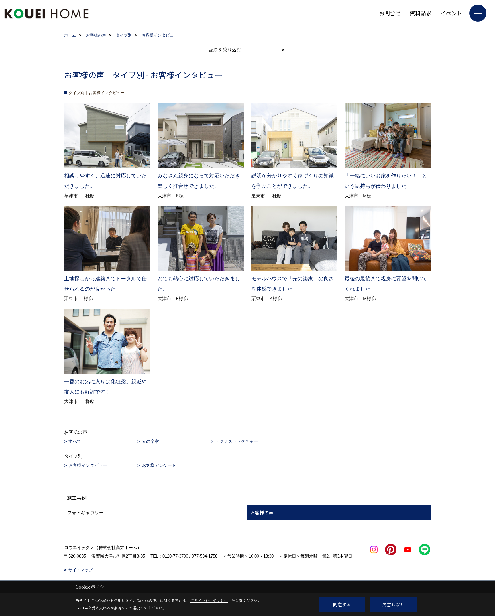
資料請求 (420, 13)
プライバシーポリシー (209, 600)
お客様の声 (261, 512)
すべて (74, 441)
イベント (451, 13)
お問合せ (390, 13)
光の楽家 (150, 441)
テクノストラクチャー (236, 441)
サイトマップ (80, 570)
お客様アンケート (159, 465)
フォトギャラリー (85, 512)
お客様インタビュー (87, 465)
